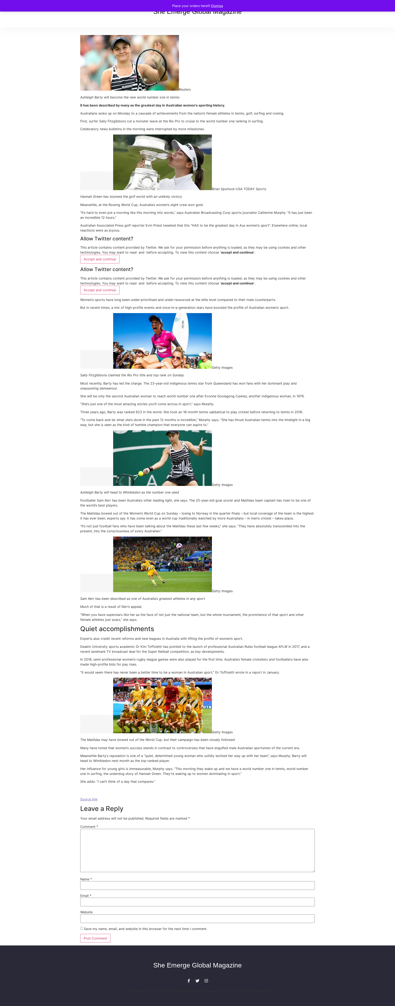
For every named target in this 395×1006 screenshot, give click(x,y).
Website (86, 912)
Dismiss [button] (217, 6)
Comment (89, 826)
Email (85, 895)
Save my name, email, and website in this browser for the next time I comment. (145, 928)
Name (86, 879)
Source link (89, 799)
